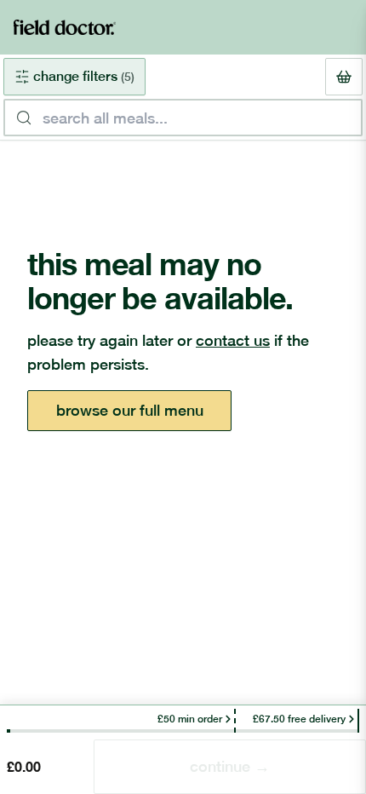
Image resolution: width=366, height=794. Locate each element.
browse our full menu (129, 410)
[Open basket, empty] (344, 76)
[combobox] (183, 117)
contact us (233, 340)
